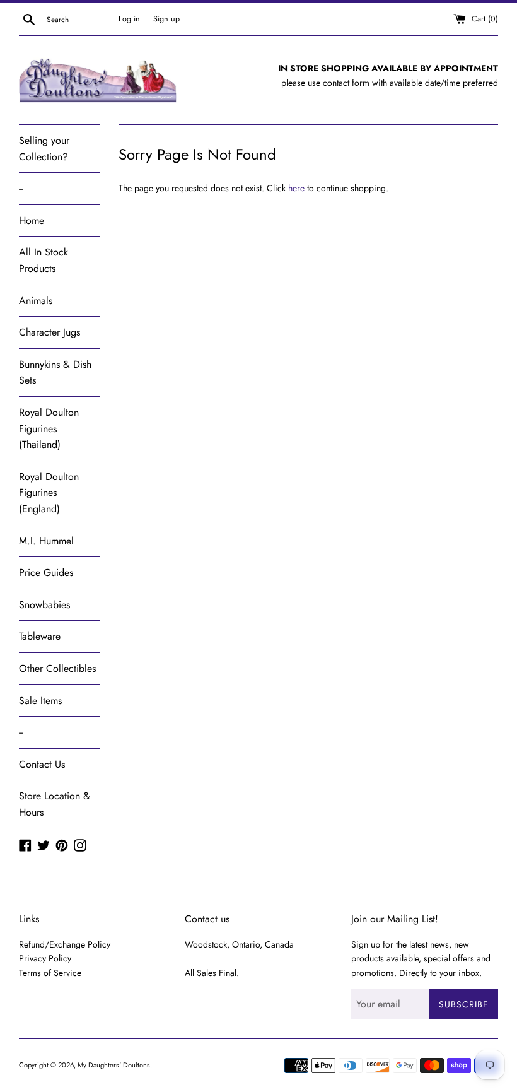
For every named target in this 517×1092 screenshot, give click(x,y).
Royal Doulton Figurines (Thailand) (49, 428)
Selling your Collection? (44, 148)
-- (21, 188)
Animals (35, 300)
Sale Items (40, 700)
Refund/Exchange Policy (64, 944)
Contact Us (42, 764)
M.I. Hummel (46, 541)
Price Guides (46, 572)
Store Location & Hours (54, 804)
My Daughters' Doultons (114, 1065)
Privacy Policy (45, 958)
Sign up (166, 19)
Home (31, 220)
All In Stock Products (43, 260)
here (296, 188)
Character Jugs (49, 332)
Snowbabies (44, 604)
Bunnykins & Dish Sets (55, 372)
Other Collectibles (57, 668)
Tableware (40, 636)
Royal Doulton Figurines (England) (49, 492)
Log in (129, 19)
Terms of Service (50, 972)
